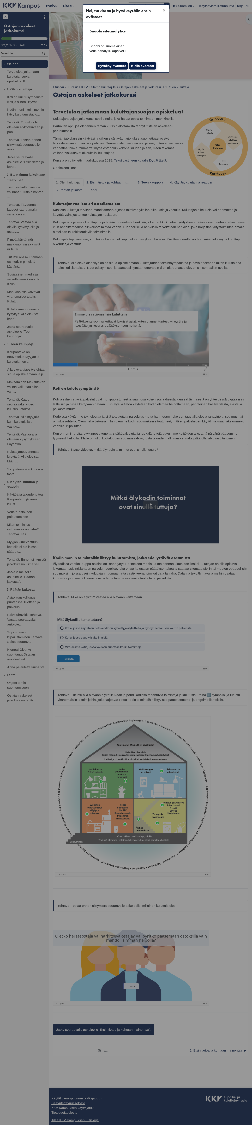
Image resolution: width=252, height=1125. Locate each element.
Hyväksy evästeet (112, 66)
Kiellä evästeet (142, 66)
